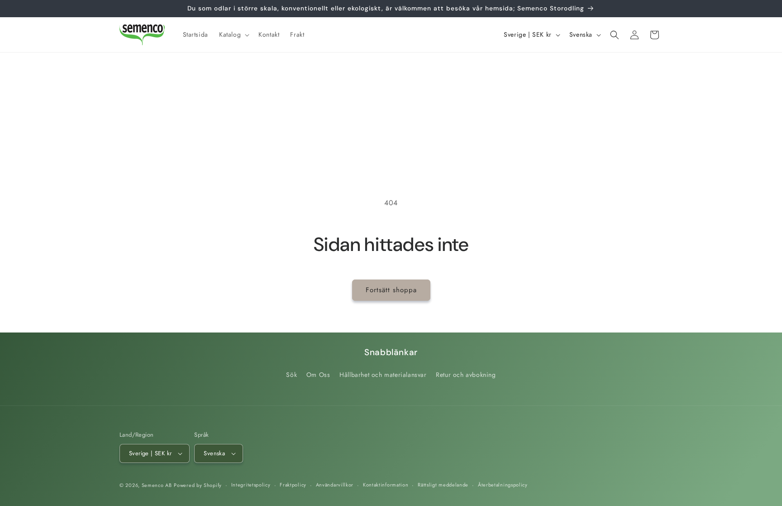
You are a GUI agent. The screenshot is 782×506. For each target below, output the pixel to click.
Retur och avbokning (466, 374)
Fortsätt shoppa (391, 290)
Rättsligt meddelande (443, 484)
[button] (233, 34)
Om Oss (318, 374)
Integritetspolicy (251, 484)
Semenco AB (157, 485)
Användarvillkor (335, 484)
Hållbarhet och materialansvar (382, 374)
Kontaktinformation (386, 484)
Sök (291, 374)
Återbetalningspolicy (503, 484)
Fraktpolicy (293, 484)
